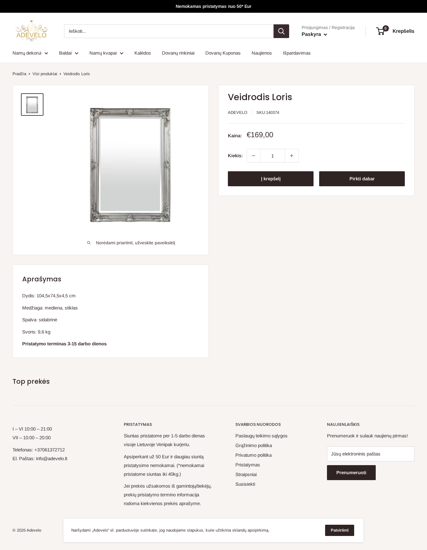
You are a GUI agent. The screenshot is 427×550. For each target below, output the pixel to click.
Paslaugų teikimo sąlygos (261, 435)
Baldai (65, 53)
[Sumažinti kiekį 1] (253, 155)
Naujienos (262, 53)
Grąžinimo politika (253, 445)
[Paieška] (281, 31)
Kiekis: (235, 155)
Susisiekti (245, 484)
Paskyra (312, 34)
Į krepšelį (271, 178)
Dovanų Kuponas (223, 53)
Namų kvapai (103, 53)
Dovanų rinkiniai (178, 53)
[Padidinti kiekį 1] (291, 155)
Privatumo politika (253, 455)
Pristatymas (247, 464)
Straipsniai (246, 474)
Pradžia (19, 73)
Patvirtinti (340, 530)
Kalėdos (142, 53)
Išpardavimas (297, 53)
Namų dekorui (27, 53)
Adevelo (237, 112)
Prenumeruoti (351, 472)
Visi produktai (45, 73)
